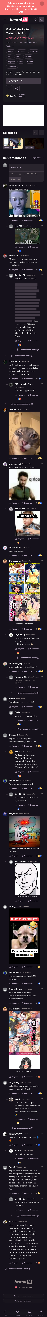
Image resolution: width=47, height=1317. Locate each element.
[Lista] (38, 81)
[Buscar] (41, 19)
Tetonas (28, 56)
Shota (18, 56)
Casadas (21, 51)
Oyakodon (12, 66)
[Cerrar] (42, 4)
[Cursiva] (16, 174)
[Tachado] (24, 174)
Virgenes (11, 61)
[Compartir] (17, 88)
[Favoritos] (9, 88)
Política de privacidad (23, 1301)
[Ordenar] (41, 132)
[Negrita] (12, 174)
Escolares (34, 51)
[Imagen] (36, 174)
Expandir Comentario (24, 624)
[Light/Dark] (35, 19)
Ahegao (11, 51)
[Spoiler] (32, 174)
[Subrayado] (20, 174)
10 (37, 269)
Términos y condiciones (23, 1296)
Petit (21, 61)
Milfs (9, 56)
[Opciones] (42, 185)
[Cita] (28, 174)
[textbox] (26, 167)
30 (37, 220)
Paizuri (30, 61)
